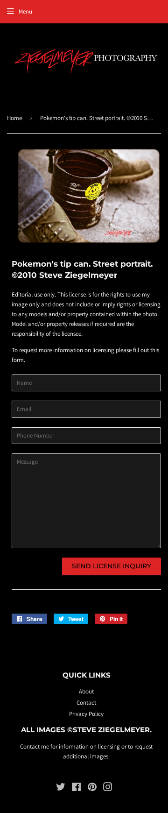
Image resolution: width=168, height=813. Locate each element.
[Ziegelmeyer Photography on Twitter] (60, 788)
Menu (25, 11)
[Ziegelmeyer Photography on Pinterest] (92, 788)
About (86, 691)
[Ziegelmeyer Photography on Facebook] (76, 788)
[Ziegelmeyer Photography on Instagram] (107, 788)
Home (14, 118)
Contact (86, 703)
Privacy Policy (86, 714)
